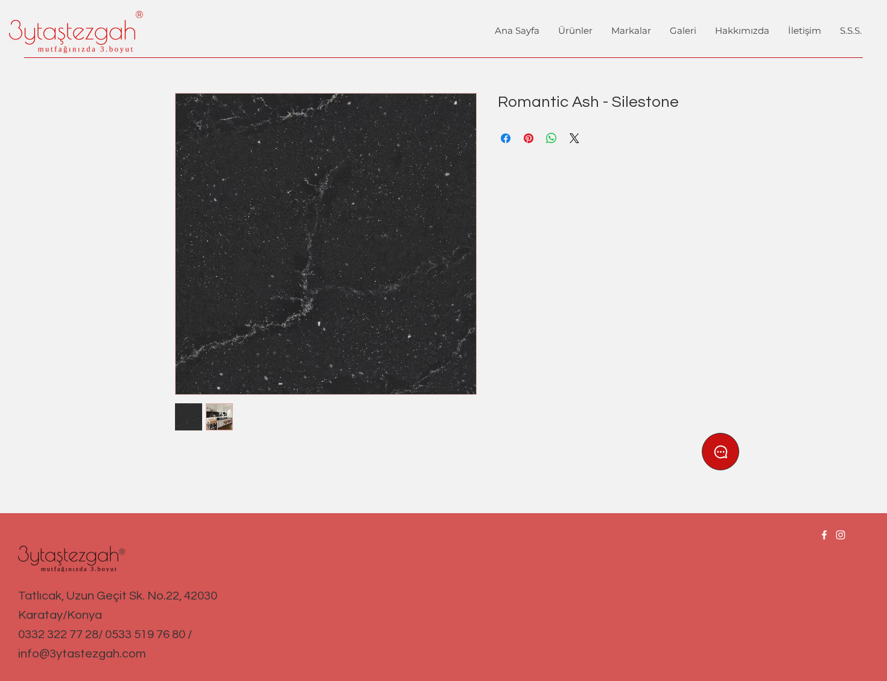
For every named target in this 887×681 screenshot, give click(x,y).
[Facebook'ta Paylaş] (505, 138)
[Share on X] (574, 138)
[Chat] (720, 451)
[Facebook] (824, 535)
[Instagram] (841, 535)
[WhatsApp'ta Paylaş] (551, 138)
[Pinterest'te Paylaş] (528, 138)
